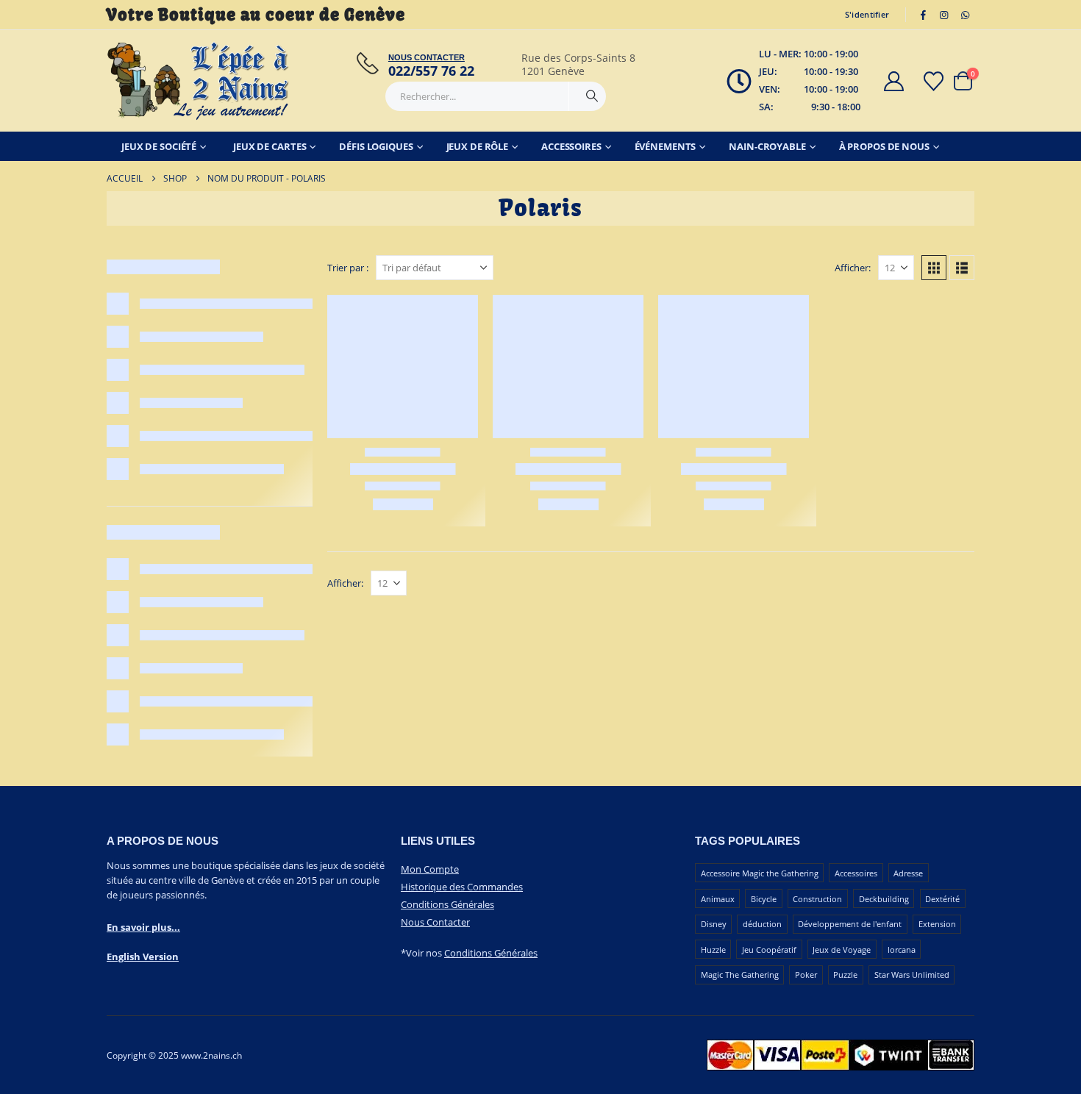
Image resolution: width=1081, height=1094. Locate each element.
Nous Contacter (435, 922)
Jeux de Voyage (842, 949)
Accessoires (571, 146)
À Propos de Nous (884, 146)
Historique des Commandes (462, 886)
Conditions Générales (447, 904)
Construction (817, 898)
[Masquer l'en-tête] (198, 81)
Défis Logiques (376, 146)
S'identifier (867, 14)
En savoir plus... (143, 927)
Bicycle (764, 898)
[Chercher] (592, 96)
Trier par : (347, 267)
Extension (937, 923)
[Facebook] (922, 14)
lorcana (902, 949)
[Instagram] (944, 14)
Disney (714, 923)
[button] (933, 267)
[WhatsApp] (964, 14)
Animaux (718, 898)
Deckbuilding (884, 898)
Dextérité (942, 898)
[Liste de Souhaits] (934, 81)
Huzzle (713, 949)
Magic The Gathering (740, 974)
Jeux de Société (158, 146)
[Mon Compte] (893, 81)
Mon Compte (430, 869)
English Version (143, 956)
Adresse (908, 873)
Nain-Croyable (767, 146)
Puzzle (845, 974)
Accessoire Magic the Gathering (759, 873)
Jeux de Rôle (477, 146)
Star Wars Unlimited (911, 974)
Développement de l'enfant (850, 923)
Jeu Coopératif (769, 949)
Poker (806, 974)
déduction (762, 923)
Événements (665, 146)
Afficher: (853, 267)
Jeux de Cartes (269, 146)
